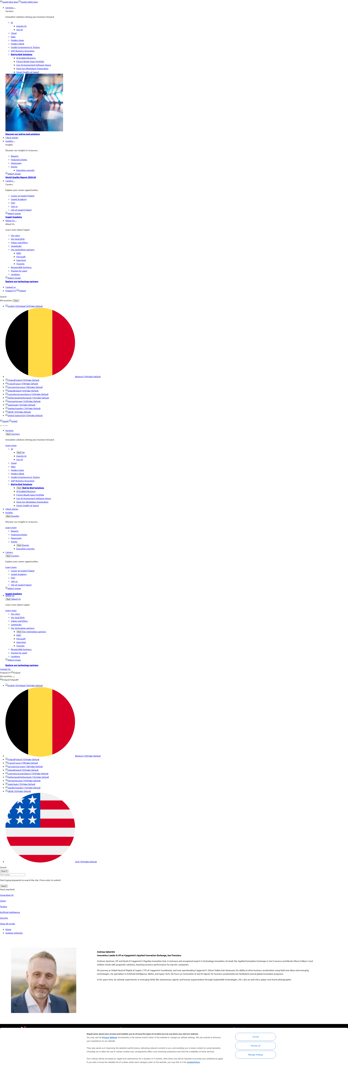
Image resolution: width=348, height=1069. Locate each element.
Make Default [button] (36, 306)
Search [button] (3, 296)
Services (16, 433)
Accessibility (241, 1027)
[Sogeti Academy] (176, 213)
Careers (15, 555)
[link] (19, 1)
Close (16, 301)
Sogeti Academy (13, 216)
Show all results (7, 923)
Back (9, 434)
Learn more (11, 445)
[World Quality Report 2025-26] (176, 173)
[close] (4, 425)
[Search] (1, 425)
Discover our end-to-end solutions (22, 133)
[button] (14, 8)
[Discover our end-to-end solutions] (176, 103)
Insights (15, 516)
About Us (16, 599)
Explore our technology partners (21, 281)
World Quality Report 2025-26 (20, 177)
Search (4, 886)
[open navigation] (6, 425)
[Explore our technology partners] (176, 278)
